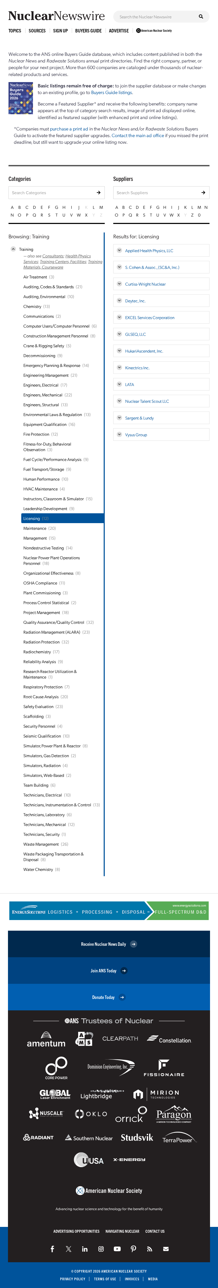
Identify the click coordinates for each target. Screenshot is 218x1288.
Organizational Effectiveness (48, 573)
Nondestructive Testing (43, 547)
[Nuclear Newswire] (149, 1248)
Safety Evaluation (38, 706)
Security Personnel (39, 726)
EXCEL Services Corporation (149, 317)
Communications (38, 316)
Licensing (31, 518)
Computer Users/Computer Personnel (56, 326)
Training (26, 249)
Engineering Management (46, 375)
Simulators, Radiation (42, 765)
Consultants (52, 256)
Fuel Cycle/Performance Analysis (52, 459)
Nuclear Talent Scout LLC (147, 401)
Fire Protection (36, 434)
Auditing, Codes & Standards (48, 286)
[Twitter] (68, 1248)
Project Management (41, 612)
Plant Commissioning (42, 592)
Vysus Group (136, 434)
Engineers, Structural (41, 404)
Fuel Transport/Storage (43, 469)
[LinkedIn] (84, 1248)
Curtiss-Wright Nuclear (145, 284)
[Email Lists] (165, 1248)
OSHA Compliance (40, 583)
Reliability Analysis (39, 661)
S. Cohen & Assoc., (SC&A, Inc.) (152, 267)
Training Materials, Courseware (62, 264)
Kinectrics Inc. (137, 367)
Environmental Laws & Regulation (52, 414)
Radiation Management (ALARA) (51, 632)
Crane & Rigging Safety (43, 345)
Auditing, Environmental (44, 296)
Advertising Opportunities (76, 1231)
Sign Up (60, 30)
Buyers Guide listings (111, 92)
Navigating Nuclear (122, 1231)
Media (153, 1279)
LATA (129, 384)
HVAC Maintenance (40, 489)
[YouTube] (117, 1248)
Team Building (35, 785)
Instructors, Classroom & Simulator (53, 498)
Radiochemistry (37, 651)
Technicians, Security (41, 834)
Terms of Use (105, 1279)
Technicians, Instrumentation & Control (57, 804)
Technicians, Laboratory (44, 814)
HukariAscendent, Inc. (144, 351)
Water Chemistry (38, 869)
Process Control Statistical (46, 602)
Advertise (119, 30)
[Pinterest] (133, 1248)
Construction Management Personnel (55, 335)
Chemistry (32, 306)
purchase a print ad (69, 128)
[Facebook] (52, 1248)
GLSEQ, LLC (135, 334)
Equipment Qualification (44, 424)
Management (35, 538)
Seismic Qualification (42, 736)
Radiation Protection (41, 642)
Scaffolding (33, 716)
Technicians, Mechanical (44, 824)
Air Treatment (35, 276)
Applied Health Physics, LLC (149, 250)
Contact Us (155, 1231)
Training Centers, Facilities (63, 261)
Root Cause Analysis (40, 696)
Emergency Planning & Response (51, 365)
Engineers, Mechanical (42, 394)
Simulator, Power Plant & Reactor (52, 745)
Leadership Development (45, 508)
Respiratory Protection (42, 686)
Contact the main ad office (138, 135)
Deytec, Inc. (135, 300)
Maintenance (34, 528)
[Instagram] (101, 1248)
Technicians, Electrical (42, 795)
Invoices (132, 1279)
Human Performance (41, 479)
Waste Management (41, 844)
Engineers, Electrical (40, 385)
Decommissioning (39, 355)
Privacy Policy (72, 1279)
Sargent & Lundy (139, 418)
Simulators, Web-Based (43, 775)
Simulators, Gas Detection (46, 755)
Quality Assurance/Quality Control (53, 622)
